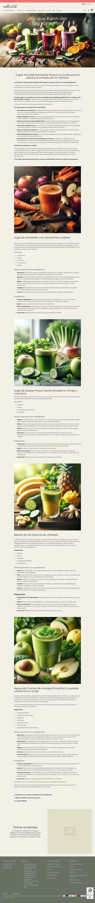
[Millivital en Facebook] (82, 4)
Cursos (72, 867)
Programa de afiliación (77, 864)
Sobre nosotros (74, 880)
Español (89, 4)
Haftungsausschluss (76, 882)
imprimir (72, 872)
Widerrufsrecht (52, 875)
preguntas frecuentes (54, 864)
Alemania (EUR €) (15, 893)
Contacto (50, 869)
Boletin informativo (76, 869)
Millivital (14, 896)
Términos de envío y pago (56, 867)
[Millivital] (10, 6)
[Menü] (93, 888)
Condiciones (51, 878)
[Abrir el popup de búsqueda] (84, 10)
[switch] (90, 897)
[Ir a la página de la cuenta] (87, 10)
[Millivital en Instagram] (84, 4)
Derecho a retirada (53, 872)
